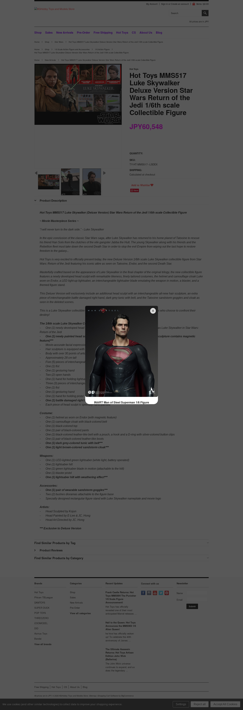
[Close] (153, 311)
